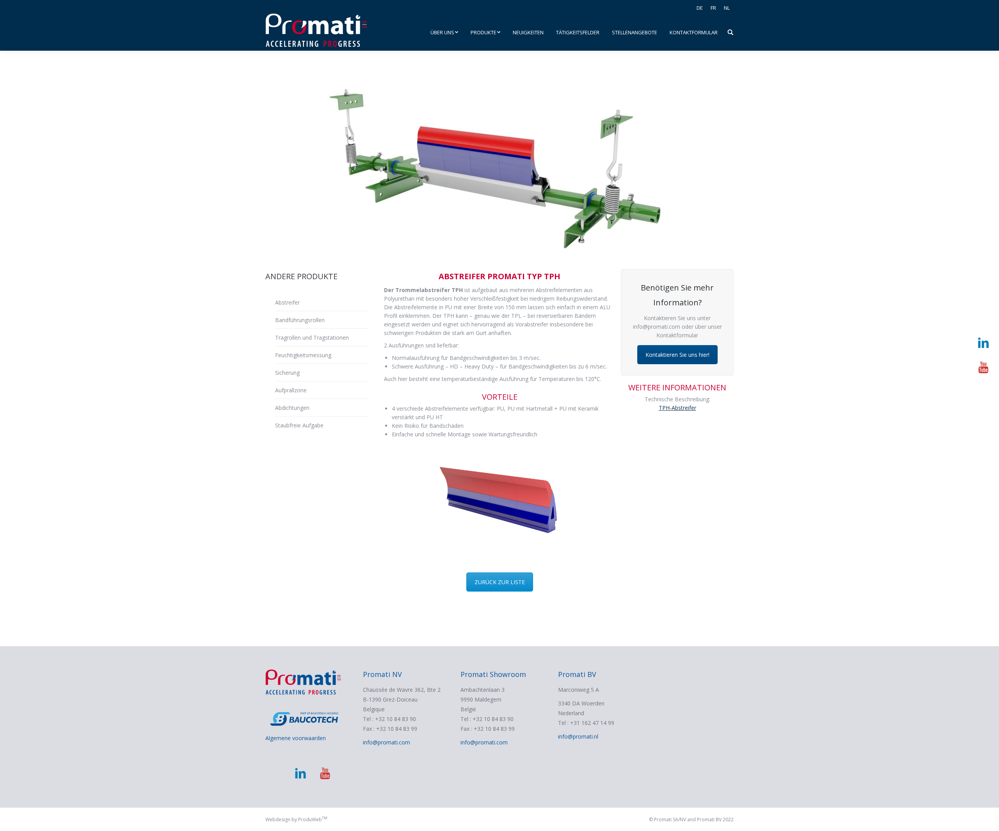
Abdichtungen (292, 407)
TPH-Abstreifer (677, 407)
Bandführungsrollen (300, 320)
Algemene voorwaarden (295, 738)
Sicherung (287, 372)
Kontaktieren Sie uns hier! (677, 354)
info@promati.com (386, 742)
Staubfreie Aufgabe (299, 425)
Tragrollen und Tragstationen (312, 337)
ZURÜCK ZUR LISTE (500, 582)
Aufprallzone (291, 390)
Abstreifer (287, 302)
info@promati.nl (578, 736)
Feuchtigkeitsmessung (303, 355)
